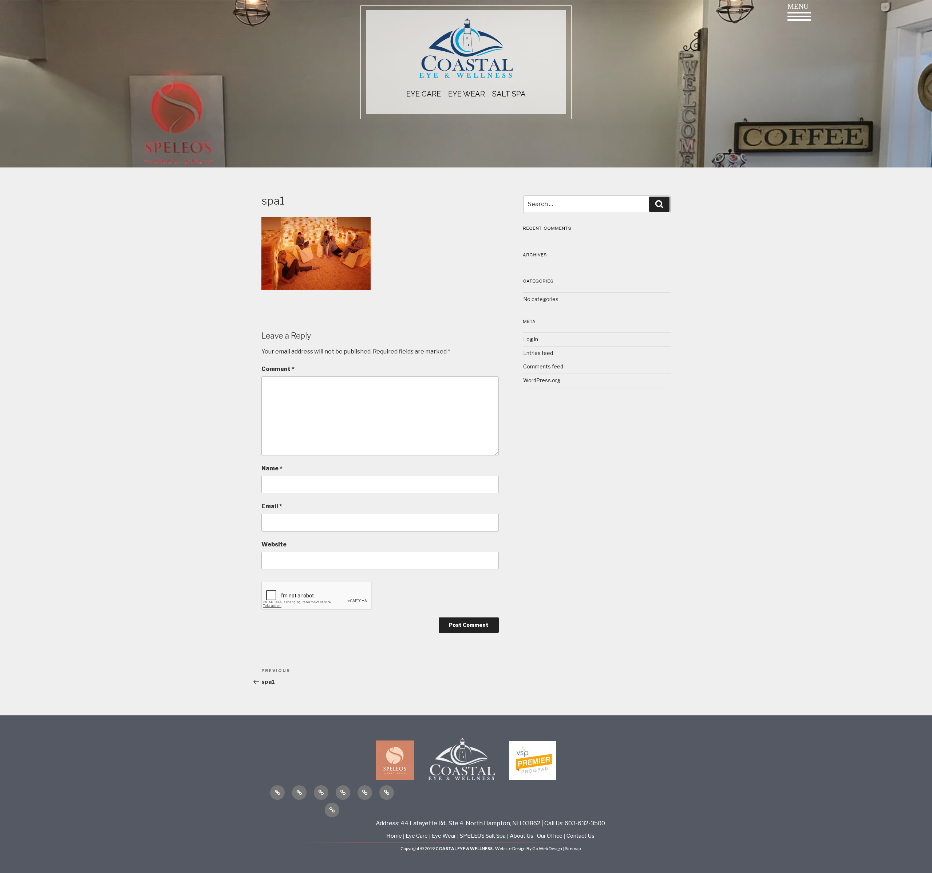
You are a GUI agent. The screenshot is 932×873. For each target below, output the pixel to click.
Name (272, 468)
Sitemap (573, 848)
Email (271, 506)
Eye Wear (444, 836)
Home (394, 836)
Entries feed (538, 353)
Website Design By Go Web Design (528, 848)
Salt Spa (509, 94)
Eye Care (417, 836)
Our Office (549, 836)
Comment (278, 369)
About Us (522, 836)
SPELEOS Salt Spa (483, 836)
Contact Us (580, 836)
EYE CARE (423, 94)
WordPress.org (541, 380)
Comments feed (543, 366)
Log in (530, 339)
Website (274, 544)
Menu (798, 6)
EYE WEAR (466, 94)
